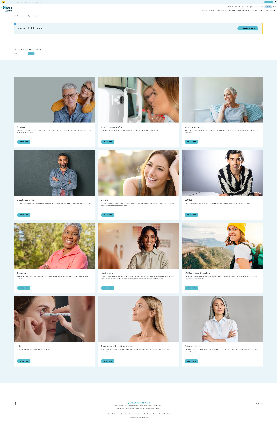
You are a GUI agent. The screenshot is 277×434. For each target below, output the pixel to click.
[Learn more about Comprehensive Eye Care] (138, 99)
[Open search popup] (274, 7)
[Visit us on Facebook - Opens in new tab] (15, 403)
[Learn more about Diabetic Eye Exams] (54, 172)
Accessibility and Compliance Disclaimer (143, 413)
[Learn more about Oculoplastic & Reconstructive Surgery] (138, 318)
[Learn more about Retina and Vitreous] (222, 318)
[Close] (275, 1)
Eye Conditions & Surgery (232, 10)
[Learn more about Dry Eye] (138, 172)
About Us (245, 10)
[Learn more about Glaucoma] (54, 245)
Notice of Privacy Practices (110, 413)
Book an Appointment (248, 28)
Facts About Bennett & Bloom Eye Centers (163, 413)
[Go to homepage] (6, 8)
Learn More (24, 142)
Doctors (204, 10)
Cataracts (219, 10)
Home (18, 16)
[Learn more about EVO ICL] (222, 172)
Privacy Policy (121, 413)
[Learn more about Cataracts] (54, 99)
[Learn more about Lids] (54, 318)
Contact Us (157, 408)
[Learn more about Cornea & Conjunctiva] (222, 99)
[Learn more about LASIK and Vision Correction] (222, 245)
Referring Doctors (269, 10)
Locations (211, 10)
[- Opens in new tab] (138, 402)
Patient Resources (256, 10)
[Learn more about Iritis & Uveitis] (138, 245)
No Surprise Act (129, 413)
